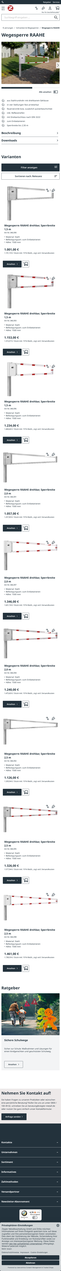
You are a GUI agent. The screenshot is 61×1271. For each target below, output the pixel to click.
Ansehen (12, 1064)
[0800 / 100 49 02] (2, 2)
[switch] (34, 1217)
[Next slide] (58, 65)
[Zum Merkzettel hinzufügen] (53, 190)
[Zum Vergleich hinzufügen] (47, 190)
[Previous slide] (3, 28)
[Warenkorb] (56, 8)
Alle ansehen (45, 92)
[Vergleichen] (36, 8)
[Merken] (43, 8)
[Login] (50, 8)
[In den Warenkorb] (25, 264)
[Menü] (3, 8)
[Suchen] (56, 17)
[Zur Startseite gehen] (20, 8)
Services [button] (56, 2)
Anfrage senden (13, 1116)
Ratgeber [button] (47, 2)
